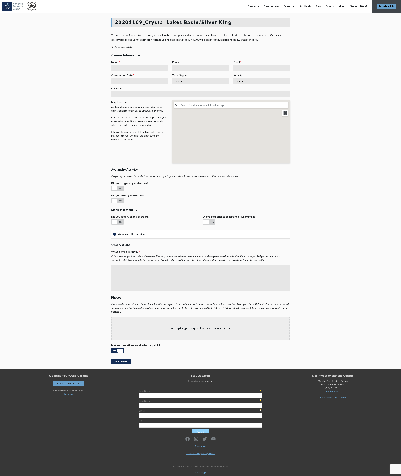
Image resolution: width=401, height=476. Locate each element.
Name (115, 61)
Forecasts (253, 6)
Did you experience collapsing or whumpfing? (229, 216)
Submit (122, 361)
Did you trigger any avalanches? (129, 183)
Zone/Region (180, 75)
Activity (238, 75)
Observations (271, 6)
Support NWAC (359, 6)
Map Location (119, 102)
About (342, 6)
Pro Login (201, 472)
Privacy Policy (208, 453)
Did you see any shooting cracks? (130, 216)
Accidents (305, 6)
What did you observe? (125, 251)
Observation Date (122, 75)
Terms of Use (193, 453)
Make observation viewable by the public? (135, 345)
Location (117, 88)
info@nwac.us (332, 391)
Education (289, 6)
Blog (318, 6)
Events (330, 6)
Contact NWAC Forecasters (332, 397)
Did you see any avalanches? (127, 195)
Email (237, 61)
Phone (176, 61)
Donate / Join (386, 6)
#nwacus (68, 394)
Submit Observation (68, 383)
